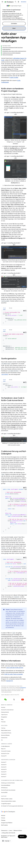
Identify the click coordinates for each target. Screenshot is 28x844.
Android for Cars (5, 753)
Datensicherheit (5, 712)
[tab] (4, 308)
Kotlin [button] (10, 308)
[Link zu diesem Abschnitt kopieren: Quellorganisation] (17, 359)
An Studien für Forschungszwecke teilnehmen (12, 806)
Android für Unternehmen (7, 709)
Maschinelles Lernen (6, 730)
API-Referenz (4, 787)
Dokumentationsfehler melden (8, 801)
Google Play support (6, 803)
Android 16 (3, 764)
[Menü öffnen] (2, 2)
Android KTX (9, 681)
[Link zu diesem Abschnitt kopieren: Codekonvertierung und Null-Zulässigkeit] (12, 454)
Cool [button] (4, 308)
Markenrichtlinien (18, 830)
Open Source (4, 714)
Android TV (3, 756)
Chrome (3, 818)
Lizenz (10, 830)
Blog (2, 719)
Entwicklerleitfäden (5, 785)
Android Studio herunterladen (8, 790)
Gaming (3, 728)
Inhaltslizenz (23, 687)
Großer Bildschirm (5, 746)
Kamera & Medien (5, 735)
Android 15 (3, 767)
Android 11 (3, 776)
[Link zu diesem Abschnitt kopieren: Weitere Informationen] (22, 661)
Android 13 (3, 771)
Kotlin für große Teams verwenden (13, 674)
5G (2, 740)
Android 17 (3, 762)
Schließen (14, 23)
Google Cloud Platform (6, 822)
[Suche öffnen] (16, 2)
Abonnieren (23, 836)
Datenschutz (4, 737)
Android (3, 707)
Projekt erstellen (13, 77)
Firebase (3, 820)
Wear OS (3, 748)
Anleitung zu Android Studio (8, 783)
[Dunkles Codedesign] (24, 311)
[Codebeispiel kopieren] (26, 311)
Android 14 (3, 769)
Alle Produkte (4, 825)
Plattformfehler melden (6, 798)
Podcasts (3, 721)
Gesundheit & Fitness (6, 733)
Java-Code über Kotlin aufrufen (14, 667)
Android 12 (3, 774)
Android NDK (4, 792)
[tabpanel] (14, 317)
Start (14, 28)
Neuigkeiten (4, 717)
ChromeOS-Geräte (5, 751)
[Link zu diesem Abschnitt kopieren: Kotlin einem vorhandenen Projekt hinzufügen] (18, 91)
